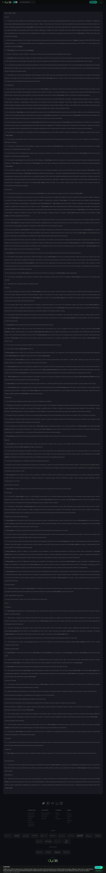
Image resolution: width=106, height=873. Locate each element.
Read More (98, 870)
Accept (98, 867)
